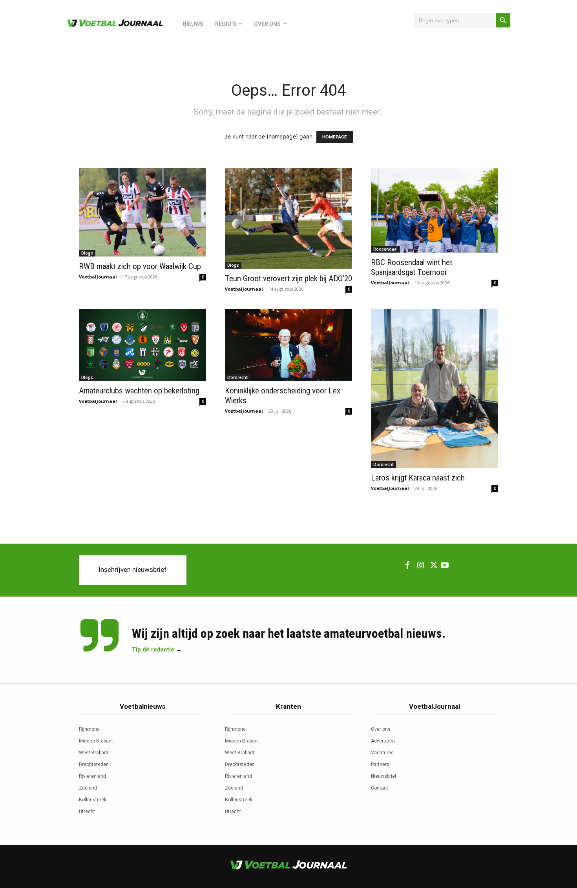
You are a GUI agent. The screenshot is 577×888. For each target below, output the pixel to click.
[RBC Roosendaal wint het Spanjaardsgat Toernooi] (434, 210)
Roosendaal (385, 249)
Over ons (381, 729)
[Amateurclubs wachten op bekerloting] (142, 344)
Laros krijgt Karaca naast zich (418, 477)
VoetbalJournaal (98, 277)
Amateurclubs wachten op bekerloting (139, 390)
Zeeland (88, 788)
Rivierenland (92, 776)
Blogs (87, 253)
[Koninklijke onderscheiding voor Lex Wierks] (288, 344)
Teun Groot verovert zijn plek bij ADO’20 (288, 278)
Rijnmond (89, 729)
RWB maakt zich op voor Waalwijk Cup (140, 266)
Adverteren (383, 741)
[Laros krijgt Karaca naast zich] (434, 388)
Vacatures (382, 752)
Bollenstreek (92, 799)
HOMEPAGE (334, 137)
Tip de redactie (153, 649)
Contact (379, 788)
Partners (380, 764)
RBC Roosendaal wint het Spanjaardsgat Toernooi (411, 267)
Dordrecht (237, 377)
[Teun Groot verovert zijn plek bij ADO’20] (288, 218)
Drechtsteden (94, 764)
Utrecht (87, 811)
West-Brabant (93, 752)
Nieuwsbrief (383, 776)
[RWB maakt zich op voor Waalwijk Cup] (142, 212)
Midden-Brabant (96, 741)
